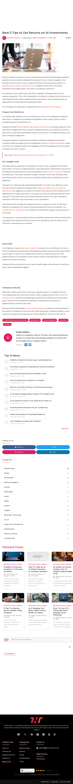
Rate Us (50, 770)
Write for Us (6, 751)
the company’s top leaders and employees (34, 127)
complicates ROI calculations (13, 210)
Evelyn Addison (14, 38)
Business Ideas (24, 748)
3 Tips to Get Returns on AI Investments (15, 320)
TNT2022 (7, 324)
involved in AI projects (54, 172)
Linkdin (53, 452)
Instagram (19, 452)
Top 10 (21, 761)
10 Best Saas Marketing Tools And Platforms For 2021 (33, 155)
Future (21, 755)
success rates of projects (35, 308)
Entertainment (24, 758)
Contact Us (6, 758)
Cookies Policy (45, 781)
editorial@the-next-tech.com (49, 748)
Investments (63, 320)
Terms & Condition (65, 781)
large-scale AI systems (29, 248)
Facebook (19, 447)
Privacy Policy (54, 781)
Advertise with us (8, 755)
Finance (22, 751)
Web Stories (40, 759)
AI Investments (35, 320)
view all (64, 428)
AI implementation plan (56, 143)
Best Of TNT (6, 761)
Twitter (53, 447)
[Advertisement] (36, 21)
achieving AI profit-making (50, 107)
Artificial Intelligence (39, 38)
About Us (5, 748)
